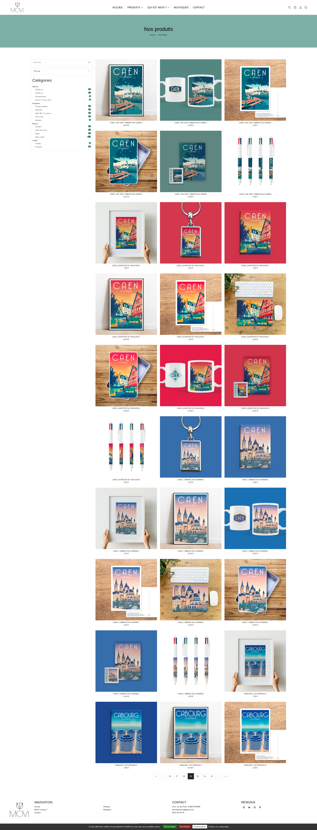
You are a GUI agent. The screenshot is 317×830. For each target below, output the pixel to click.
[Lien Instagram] (254, 807)
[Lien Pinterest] (260, 807)
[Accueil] (17, 7)
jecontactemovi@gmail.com (183, 809)
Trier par (37, 71)
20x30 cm (39, 93)
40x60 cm (39, 90)
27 (177, 776)
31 (205, 776)
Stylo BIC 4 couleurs (43, 113)
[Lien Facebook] (244, 807)
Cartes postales (41, 106)
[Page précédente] (163, 776)
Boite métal (39, 137)
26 (170, 776)
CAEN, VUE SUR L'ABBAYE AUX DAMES (191, 194)
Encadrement (40, 96)
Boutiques (181, 7)
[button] (289, 7)
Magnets (38, 110)
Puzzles (38, 127)
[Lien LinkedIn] (249, 807)
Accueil (117, 7)
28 (184, 776)
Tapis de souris (41, 130)
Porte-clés (39, 117)
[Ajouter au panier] (151, 65)
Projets (38, 143)
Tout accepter (170, 827)
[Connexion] (300, 7)
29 (191, 776)
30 (198, 776)
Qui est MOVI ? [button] (157, 7)
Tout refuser (185, 827)
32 (212, 776)
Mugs (37, 134)
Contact (199, 7)
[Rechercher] (89, 62)
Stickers (38, 120)
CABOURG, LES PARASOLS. (255, 694)
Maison (35, 124)
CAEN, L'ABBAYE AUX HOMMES (126, 694)
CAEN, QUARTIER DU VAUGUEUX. (126, 265)
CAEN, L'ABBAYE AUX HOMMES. (126, 551)
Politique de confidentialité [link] (218, 827)
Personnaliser (200, 827)
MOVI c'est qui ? (40, 809)
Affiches (35, 87)
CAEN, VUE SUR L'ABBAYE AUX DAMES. (126, 123)
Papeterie (36, 103)
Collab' (35, 140)
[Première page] (156, 776)
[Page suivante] (218, 776)
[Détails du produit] (126, 90)
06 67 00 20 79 (178, 812)
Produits (38, 147)
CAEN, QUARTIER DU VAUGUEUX (190, 408)
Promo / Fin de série (43, 100)
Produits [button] (134, 7)
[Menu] (306, 7)
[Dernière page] (225, 776)
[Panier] (295, 7)
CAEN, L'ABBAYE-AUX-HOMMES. (190, 480)
